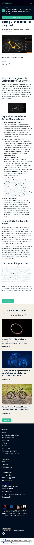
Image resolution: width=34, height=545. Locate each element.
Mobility (4, 462)
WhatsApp (5, 483)
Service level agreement (10, 454)
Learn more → (17, 17)
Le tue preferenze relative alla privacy (18, 540)
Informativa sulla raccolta (10, 543)
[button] (31, 3)
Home (4, 432)
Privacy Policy (7, 528)
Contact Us (7, 301)
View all (6, 420)
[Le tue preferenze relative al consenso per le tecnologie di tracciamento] (31, 542)
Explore (4, 286)
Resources (5, 440)
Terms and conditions (9, 451)
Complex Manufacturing (10, 435)
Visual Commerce (8, 438)
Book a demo (6, 448)
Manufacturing (7, 467)
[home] (8, 3)
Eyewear (5, 464)
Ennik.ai (4, 443)
